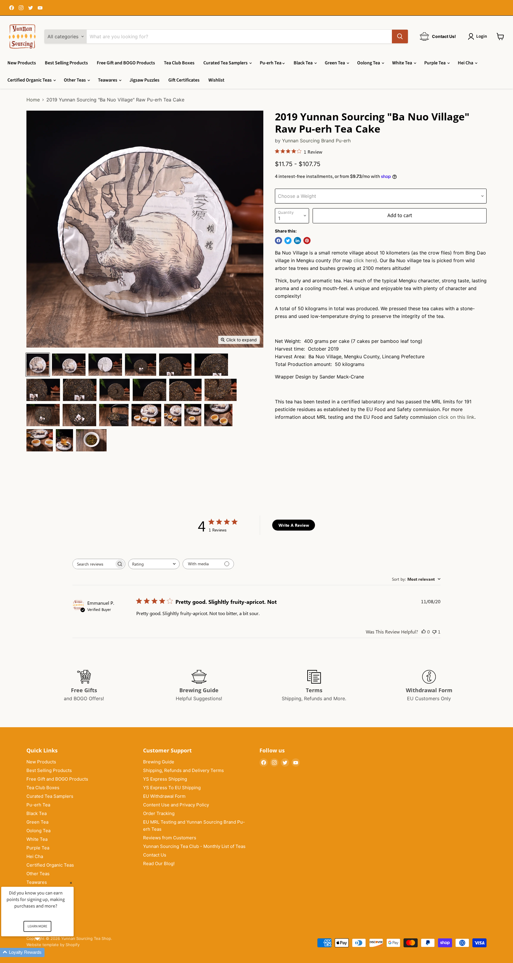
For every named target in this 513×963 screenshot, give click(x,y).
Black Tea (304, 63)
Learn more (37, 926)
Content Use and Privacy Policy (176, 805)
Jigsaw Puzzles (144, 80)
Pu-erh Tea (271, 63)
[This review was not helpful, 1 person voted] (434, 631)
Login (481, 36)
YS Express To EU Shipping (172, 787)
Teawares (108, 80)
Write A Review (293, 525)
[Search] (400, 36)
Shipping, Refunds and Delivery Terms (183, 770)
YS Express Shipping (165, 779)
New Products (21, 63)
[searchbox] (93, 564)
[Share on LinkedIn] (297, 240)
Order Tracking (159, 813)
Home (33, 99)
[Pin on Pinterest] (307, 240)
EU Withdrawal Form (164, 796)
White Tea (402, 63)
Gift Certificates (184, 80)
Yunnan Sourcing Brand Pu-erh (316, 141)
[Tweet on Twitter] (288, 240)
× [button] (71, 883)
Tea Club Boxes (179, 63)
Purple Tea (435, 63)
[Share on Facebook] (278, 240)
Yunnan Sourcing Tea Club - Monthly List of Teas (194, 846)
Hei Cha (466, 63)
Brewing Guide (158, 762)
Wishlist (216, 80)
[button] (44, 952)
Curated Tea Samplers (225, 63)
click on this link (456, 417)
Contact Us (154, 855)
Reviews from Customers (169, 838)
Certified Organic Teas (30, 80)
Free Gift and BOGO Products (126, 63)
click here (364, 260)
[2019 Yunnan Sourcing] (38, 364)
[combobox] (154, 564)
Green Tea (335, 63)
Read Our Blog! (159, 863)
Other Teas (75, 80)
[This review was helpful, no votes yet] (424, 631)
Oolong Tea (369, 63)
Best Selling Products (66, 63)
